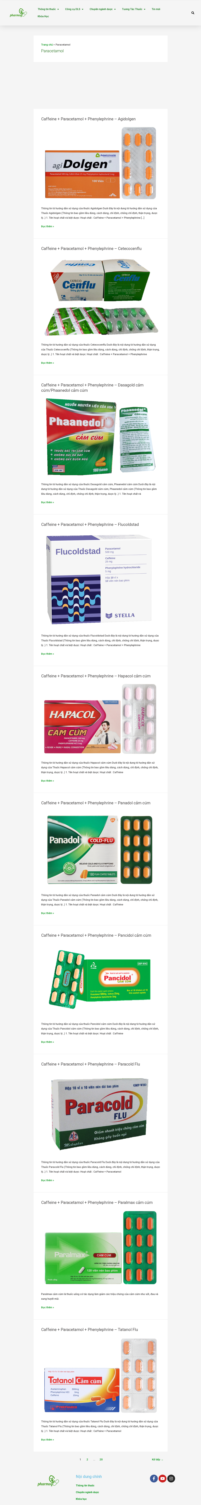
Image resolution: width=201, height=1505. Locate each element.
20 (101, 1459)
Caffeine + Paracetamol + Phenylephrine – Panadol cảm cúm (95, 803)
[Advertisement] (101, 85)
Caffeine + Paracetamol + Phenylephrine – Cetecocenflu (91, 248)
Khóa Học (43, 16)
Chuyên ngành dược (101, 9)
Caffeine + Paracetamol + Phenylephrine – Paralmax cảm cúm (97, 1202)
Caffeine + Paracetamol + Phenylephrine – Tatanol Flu (89, 1329)
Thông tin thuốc (47, 9)
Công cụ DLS (72, 9)
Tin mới (156, 9)
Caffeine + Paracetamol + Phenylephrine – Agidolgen (88, 119)
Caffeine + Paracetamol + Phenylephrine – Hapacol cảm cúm (96, 676)
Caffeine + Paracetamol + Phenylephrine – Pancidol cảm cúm (96, 935)
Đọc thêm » (47, 226)
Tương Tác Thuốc (132, 9)
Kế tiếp (157, 1459)
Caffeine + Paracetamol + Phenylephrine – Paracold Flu (90, 1064)
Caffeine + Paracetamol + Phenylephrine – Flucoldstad (90, 524)
